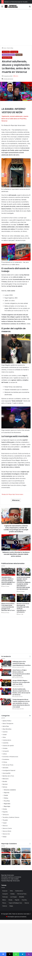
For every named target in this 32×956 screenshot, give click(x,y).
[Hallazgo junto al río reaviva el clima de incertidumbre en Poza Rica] (6, 664)
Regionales (7, 803)
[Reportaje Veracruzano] (11, 6)
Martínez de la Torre (8, 776)
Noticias (4, 787)
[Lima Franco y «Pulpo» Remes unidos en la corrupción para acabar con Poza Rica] (6, 672)
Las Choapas (13, 897)
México (4, 900)
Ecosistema (5, 759)
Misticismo (5, 778)
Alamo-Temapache (7, 723)
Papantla (5, 812)
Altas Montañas (6, 729)
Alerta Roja (10, 48)
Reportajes (7, 806)
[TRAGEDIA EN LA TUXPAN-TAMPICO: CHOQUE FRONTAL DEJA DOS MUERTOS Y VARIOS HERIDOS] (8, 572)
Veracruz (16, 500)
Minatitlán (21, 897)
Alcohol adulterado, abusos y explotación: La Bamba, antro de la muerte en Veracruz (21, 692)
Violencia (4, 906)
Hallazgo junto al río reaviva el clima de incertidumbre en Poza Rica (21, 663)
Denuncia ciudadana (8, 54)
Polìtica (6, 798)
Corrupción (14, 52)
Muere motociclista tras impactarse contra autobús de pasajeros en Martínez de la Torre (8, 607)
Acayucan (4, 890)
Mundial (4, 781)
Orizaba (4, 809)
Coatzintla (5, 743)
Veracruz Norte (7, 57)
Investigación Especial (8, 770)
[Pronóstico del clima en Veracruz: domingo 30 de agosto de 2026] (16, 856)
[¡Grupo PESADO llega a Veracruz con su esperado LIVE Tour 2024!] (6, 683)
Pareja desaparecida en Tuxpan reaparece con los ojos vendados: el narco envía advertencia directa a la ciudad (21, 703)
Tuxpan (4, 823)
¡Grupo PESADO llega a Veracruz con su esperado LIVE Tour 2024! (21, 682)
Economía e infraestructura (10, 756)
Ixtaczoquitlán (6, 773)
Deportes (6, 792)
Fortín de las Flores (7, 765)
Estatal (6, 795)
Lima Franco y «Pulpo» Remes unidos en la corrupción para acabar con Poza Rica (21, 673)
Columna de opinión (8, 745)
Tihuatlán (5, 820)
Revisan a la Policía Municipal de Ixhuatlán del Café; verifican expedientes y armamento (23, 608)
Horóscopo (5, 897)
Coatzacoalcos (6, 740)
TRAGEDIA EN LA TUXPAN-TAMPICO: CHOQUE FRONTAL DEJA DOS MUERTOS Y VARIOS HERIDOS (8, 580)
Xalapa (4, 836)
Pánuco (4, 903)
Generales (5, 767)
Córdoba (4, 748)
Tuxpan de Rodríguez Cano (15, 903)
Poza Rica (19, 54)
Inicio (4, 48)
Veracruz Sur (6, 834)
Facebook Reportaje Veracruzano (10, 880)
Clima (4, 737)
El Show (4, 762)
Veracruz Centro (7, 828)
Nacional (4, 784)
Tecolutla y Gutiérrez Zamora (10, 817)
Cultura (4, 754)
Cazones (4, 731)
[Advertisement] (16, 28)
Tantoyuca (5, 814)
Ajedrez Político (6, 720)
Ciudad (4, 734)
